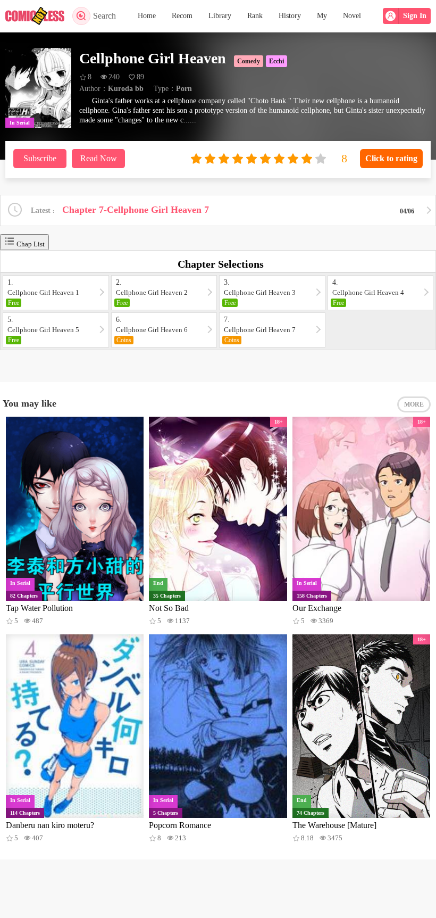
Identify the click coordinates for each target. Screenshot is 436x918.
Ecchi (276, 61)
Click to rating (391, 158)
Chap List (30, 244)
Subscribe (39, 158)
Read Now (98, 158)
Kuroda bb (126, 89)
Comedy (248, 61)
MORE (414, 404)
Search (104, 15)
